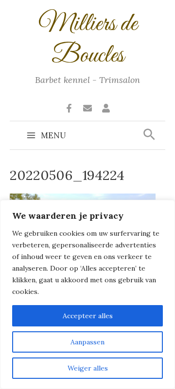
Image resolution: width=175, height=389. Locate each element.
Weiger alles (88, 368)
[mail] (87, 108)
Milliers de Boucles (87, 40)
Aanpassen (87, 342)
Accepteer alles (88, 315)
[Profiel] (106, 108)
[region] (87, 294)
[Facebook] (69, 108)
